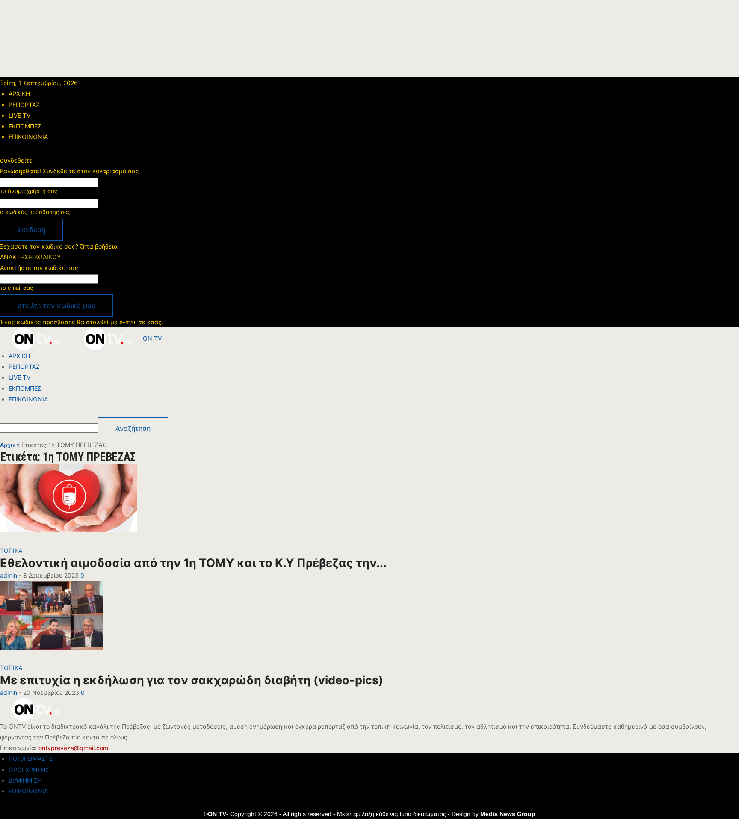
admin (8, 575)
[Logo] (35, 338)
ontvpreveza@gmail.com (73, 747)
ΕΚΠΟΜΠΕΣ (25, 126)
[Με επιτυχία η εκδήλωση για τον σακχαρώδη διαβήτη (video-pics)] (51, 620)
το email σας (16, 287)
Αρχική (10, 444)
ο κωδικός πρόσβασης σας (35, 211)
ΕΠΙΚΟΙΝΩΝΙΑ (28, 136)
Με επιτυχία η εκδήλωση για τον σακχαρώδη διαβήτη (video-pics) (191, 680)
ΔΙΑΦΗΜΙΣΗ (25, 780)
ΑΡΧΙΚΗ (19, 93)
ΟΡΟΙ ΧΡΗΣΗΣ (29, 769)
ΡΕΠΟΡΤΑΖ (24, 104)
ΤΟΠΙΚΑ (11, 550)
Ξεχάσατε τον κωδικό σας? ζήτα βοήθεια (59, 246)
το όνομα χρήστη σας (28, 190)
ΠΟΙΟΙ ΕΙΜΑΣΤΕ (31, 758)
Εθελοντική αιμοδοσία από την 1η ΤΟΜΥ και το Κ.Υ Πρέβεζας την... (193, 563)
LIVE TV (19, 115)
